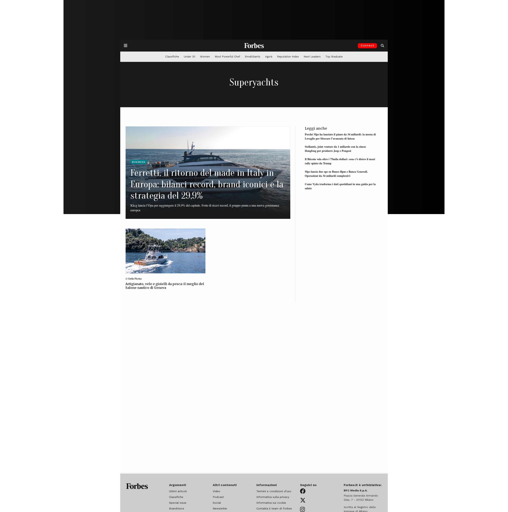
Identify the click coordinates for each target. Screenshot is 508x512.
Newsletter (220, 508)
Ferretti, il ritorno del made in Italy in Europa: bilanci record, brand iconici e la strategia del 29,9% (206, 184)
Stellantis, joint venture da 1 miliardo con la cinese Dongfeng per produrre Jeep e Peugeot (335, 149)
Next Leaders (312, 56)
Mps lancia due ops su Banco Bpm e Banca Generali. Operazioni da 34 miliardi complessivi (336, 173)
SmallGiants (252, 56)
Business (138, 162)
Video (216, 491)
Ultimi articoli (178, 491)
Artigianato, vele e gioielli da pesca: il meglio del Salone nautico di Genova (164, 286)
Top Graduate (334, 56)
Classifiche (172, 56)
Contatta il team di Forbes (274, 508)
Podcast (218, 497)
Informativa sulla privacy (272, 497)
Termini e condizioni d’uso (273, 491)
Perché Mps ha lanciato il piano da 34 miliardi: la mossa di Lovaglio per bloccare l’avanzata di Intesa (340, 136)
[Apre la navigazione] (126, 46)
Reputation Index (288, 56)
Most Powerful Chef (227, 56)
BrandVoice (176, 508)
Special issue (177, 502)
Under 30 (189, 56)
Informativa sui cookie (271, 502)
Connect (367, 45)
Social (217, 502)
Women (205, 56)
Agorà (268, 56)
